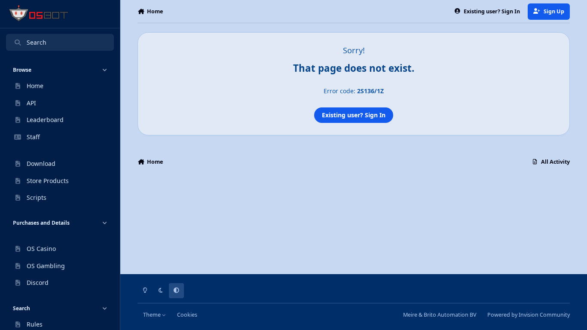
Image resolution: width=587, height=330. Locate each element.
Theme (152, 314)
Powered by (528, 314)
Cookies (187, 314)
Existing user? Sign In (353, 115)
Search (36, 42)
